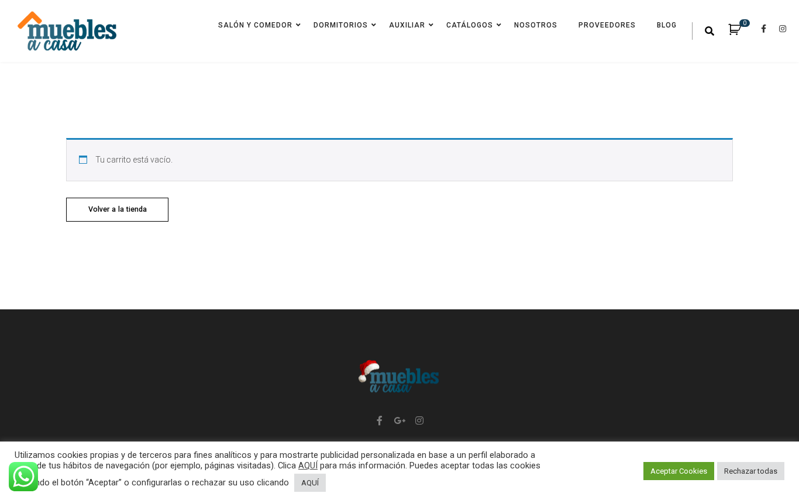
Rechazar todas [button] (750, 471)
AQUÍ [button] (310, 482)
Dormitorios (341, 25)
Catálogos (469, 25)
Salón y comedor (255, 25)
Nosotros (535, 25)
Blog (667, 25)
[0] (740, 31)
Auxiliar (407, 25)
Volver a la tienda (117, 209)
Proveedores (607, 25)
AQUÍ (308, 465)
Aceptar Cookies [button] (678, 471)
